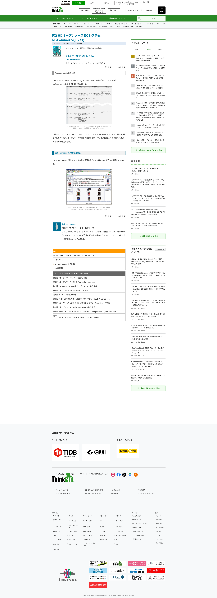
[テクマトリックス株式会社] (128, 451)
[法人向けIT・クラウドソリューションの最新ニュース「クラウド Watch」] (98, 571)
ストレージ (99, 24)
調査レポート (137, 527)
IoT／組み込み (136, 24)
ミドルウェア (119, 521)
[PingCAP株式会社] (65, 452)
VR (112, 26)
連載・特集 (56, 24)
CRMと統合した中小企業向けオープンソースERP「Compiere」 (84, 298)
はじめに (59, 259)
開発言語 (87, 527)
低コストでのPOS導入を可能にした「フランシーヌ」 (79, 317)
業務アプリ (56, 531)
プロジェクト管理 (121, 535)
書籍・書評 (159, 524)
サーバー (77, 24)
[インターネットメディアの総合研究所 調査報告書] (156, 564)
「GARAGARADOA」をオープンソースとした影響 (78, 286)
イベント (158, 531)
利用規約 (142, 490)
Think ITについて (132, 10)
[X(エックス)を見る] (124, 475)
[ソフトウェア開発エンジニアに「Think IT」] (117, 564)
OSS (54, 535)
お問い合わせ (116, 490)
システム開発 (148, 24)
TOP (54, 43)
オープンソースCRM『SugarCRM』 (73, 277)
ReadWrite (159, 543)
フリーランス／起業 (89, 544)
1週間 (148, 50)
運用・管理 (103, 535)
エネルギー (119, 4)
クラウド (109, 24)
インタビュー (104, 26)
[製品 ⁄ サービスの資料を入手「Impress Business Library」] (98, 578)
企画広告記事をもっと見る (150, 388)
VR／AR (71, 535)
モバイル (102, 531)
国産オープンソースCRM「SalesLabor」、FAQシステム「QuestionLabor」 (88, 311)
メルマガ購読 (85, 10)
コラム (158, 535)
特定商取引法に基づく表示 (93, 493)
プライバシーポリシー (64, 493)
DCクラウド (138, 2)
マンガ (118, 26)
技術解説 (159, 520)
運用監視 (87, 539)
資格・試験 (56, 544)
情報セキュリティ (138, 531)
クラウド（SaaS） (73, 531)
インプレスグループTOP (147, 493)
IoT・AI (132, 2)
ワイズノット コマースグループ (82, 63)
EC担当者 (126, 2)
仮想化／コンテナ (121, 24)
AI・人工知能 (57, 26)
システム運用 (57, 539)
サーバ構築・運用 (138, 535)
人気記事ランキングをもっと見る (150, 150)
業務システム (61, 43)
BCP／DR (72, 539)
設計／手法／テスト (73, 527)
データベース (57, 527)
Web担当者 (119, 2)
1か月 (160, 50)
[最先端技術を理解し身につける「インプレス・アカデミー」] (156, 578)
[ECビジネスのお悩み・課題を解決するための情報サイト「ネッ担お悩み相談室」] (98, 585)
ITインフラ (67, 24)
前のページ (108, 67)
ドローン (125, 4)
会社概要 (115, 493)
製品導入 (106, 3)
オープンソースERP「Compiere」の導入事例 (77, 307)
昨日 (136, 50)
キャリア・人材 (73, 544)
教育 (117, 544)
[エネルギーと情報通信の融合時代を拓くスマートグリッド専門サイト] (137, 571)
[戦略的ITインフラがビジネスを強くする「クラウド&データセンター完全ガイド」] (98, 564)
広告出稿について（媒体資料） (94, 490)
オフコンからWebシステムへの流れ (73, 290)
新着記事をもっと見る (150, 236)
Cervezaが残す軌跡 (67, 294)
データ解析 (87, 531)
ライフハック (103, 544)
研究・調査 (146, 2)
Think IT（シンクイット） (63, 9)
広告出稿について (148, 10)
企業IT (92, 3)
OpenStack (79, 26)
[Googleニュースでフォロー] (130, 475)
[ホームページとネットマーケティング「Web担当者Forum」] (137, 564)
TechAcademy (160, 539)
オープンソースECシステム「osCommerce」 (77, 282)
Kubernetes (68, 26)
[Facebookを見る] (119, 475)
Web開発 (119, 527)
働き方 (118, 539)
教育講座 (131, 4)
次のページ (122, 67)
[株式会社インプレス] (68, 575)
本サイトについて (63, 490)
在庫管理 (59, 268)
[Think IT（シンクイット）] (63, 480)
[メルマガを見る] (113, 475)
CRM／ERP (119, 531)
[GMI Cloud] (96, 452)
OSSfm (139, 26)
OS (158, 24)
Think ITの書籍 (129, 26)
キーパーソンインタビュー (141, 524)
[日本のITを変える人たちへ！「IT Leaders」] (117, 571)
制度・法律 (56, 549)
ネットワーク (88, 24)
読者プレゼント (114, 10)
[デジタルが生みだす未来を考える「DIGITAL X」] (117, 578)
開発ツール (103, 527)
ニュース (158, 516)
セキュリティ (103, 539)
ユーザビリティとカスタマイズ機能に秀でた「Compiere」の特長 (84, 303)
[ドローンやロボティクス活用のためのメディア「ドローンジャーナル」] (137, 578)
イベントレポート (92, 26)
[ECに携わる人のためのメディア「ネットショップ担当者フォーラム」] (156, 571)
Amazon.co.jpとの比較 (65, 263)
